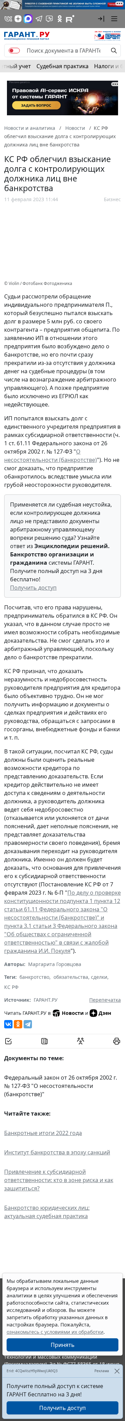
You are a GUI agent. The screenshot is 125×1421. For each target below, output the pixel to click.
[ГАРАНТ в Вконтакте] (8, 19)
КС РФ (11, 987)
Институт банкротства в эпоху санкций (57, 1152)
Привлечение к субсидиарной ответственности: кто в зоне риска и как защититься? (58, 1180)
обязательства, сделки (80, 977)
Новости (73, 1013)
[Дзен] (18, 18)
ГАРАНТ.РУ (46, 1000)
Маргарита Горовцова (54, 964)
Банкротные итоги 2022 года (43, 1133)
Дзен (105, 1013)
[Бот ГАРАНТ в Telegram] (49, 19)
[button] (101, 18)
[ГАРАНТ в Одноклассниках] (60, 19)
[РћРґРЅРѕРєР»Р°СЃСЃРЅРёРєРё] (18, 1024)
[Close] (116, 1371)
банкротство (34, 977)
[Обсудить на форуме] (80, 1041)
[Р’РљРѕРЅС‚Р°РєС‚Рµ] (8, 1024)
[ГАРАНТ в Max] (28, 18)
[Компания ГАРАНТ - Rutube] (70, 19)
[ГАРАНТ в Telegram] (39, 19)
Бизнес (112, 199)
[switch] (14, 50)
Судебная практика (62, 66)
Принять (63, 1345)
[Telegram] (28, 1024)
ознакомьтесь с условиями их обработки (55, 1332)
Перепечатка (105, 1000)
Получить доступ (33, 587)
